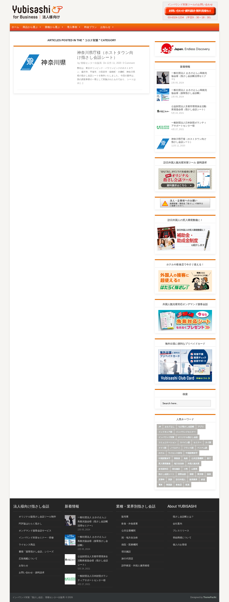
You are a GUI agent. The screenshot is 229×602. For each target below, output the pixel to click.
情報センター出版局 (91, 63)
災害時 (161, 479)
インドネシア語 (165, 431)
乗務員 (177, 458)
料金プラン (90, 27)
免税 (186, 458)
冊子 (209, 458)
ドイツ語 (162, 447)
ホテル (161, 453)
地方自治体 (179, 463)
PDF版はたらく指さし (30, 523)
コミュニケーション (167, 442)
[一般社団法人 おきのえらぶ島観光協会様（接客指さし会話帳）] (163, 100)
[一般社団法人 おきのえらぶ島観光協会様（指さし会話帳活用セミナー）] (163, 83)
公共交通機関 (197, 458)
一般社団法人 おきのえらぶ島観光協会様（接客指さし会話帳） (93, 541)
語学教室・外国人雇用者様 (135, 565)
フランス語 (189, 447)
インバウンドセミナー (186, 431)
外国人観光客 (193, 463)
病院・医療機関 (129, 544)
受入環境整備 (164, 463)
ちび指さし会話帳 (186, 426)
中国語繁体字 (164, 458)
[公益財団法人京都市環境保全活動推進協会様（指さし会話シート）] (163, 116)
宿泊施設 (176, 468)
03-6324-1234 (176, 17)
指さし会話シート (166, 474)
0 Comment (129, 63)
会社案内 (177, 523)
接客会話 (182, 474)
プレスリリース (181, 530)
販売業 (124, 516)
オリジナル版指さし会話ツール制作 (37, 516)
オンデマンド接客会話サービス (35, 530)
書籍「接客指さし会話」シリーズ (36, 551)
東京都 (200, 474)
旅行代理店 (127, 558)
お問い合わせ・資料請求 (31, 572)
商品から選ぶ (30, 27)
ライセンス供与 (175, 453)
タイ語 (208, 442)
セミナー (197, 442)
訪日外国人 (181, 479)
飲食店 (179, 484)
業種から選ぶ (52, 27)
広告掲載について (28, 558)
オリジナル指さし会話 (188, 437)
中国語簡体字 (192, 453)
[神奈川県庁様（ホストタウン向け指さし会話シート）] (43, 73)
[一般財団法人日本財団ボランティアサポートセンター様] (163, 132)
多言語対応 (163, 468)
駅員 (187, 484)
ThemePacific (209, 597)
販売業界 (193, 479)
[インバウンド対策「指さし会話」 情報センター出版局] (38, 18)
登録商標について (182, 537)
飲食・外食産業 (129, 523)
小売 (186, 468)
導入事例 (72, 27)
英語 (170, 479)
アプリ (201, 426)
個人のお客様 (180, 544)
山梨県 (194, 468)
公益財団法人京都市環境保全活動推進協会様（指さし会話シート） (93, 560)
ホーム (15, 27)
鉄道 (203, 479)
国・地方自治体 (129, 537)
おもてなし (170, 426)
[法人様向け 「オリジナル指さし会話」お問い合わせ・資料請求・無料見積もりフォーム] (190, 11)
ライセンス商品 (27, 544)
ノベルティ (175, 447)
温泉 (209, 474)
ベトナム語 (202, 447)
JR (160, 426)
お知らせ (105, 27)
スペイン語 (185, 442)
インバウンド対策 (166, 437)
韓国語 (169, 484)
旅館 (192, 474)
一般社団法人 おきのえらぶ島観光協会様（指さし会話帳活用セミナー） (189, 76)
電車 (160, 484)
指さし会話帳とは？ (183, 516)
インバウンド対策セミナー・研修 (36, 537)
